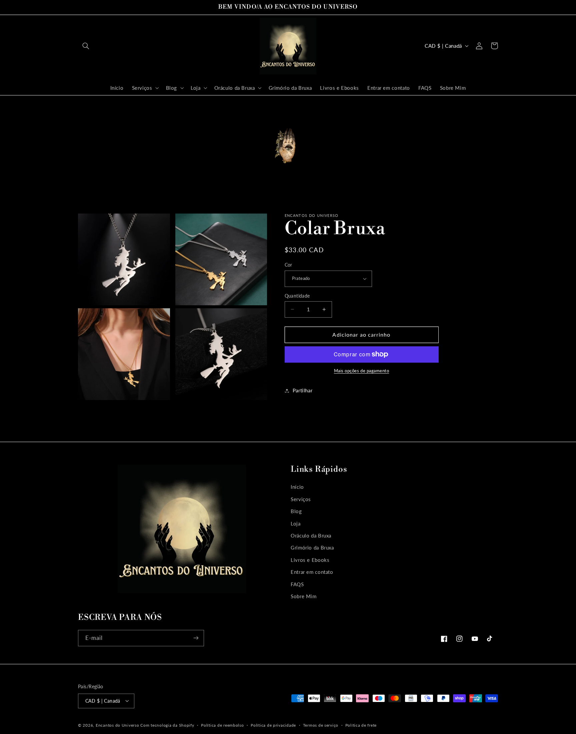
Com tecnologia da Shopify (167, 725)
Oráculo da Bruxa (311, 535)
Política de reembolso (222, 725)
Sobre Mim (304, 596)
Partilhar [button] (303, 390)
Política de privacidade (273, 725)
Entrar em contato (312, 572)
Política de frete (361, 725)
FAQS (297, 584)
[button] (85, 45)
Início (297, 487)
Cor (288, 265)
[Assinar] (196, 638)
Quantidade (297, 295)
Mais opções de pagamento (361, 370)
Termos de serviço (321, 725)
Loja (296, 523)
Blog (296, 511)
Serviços (301, 499)
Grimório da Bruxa (312, 547)
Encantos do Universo (118, 725)
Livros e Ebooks (310, 560)
